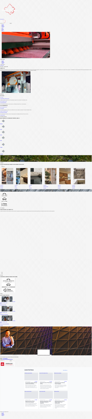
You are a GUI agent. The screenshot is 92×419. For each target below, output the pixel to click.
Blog (0, 313)
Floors (29, 187)
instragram (3, 26)
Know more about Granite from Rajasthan (4, 324)
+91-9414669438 (5, 359)
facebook (3, 25)
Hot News (36, 400)
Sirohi (1, 135)
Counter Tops (59, 187)
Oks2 (3, 412)
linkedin (3, 414)
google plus (3, 63)
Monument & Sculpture (45, 187)
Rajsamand (1, 154)
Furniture (16, 187)
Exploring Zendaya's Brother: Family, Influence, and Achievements (60, 402)
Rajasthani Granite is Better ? (3, 305)
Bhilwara (1, 124)
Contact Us (3, 31)
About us (3, 29)
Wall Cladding (73, 187)
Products (3, 30)
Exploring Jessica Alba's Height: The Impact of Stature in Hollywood (45, 402)
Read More (14, 302)
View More (1, 188)
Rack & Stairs (1, 187)
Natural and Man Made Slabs (3, 103)
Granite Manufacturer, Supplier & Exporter (4, 99)
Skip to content (2, 19)
